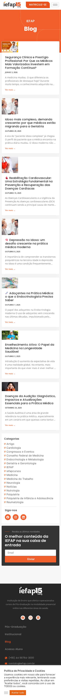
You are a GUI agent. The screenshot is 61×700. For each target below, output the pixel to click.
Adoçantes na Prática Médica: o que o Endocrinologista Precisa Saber (29, 296)
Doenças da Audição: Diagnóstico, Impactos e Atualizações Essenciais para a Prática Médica (30, 399)
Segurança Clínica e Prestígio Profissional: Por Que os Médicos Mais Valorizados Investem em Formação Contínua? (29, 62)
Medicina (12, 475)
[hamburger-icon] (55, 4)
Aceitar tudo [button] (18, 692)
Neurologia (13, 482)
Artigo (10, 443)
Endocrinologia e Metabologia (25, 459)
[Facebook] (8, 517)
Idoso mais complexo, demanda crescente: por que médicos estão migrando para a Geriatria (30, 122)
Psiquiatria (13, 494)
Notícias (12, 486)
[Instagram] (16, 517)
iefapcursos (14, 471)
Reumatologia (15, 502)
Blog (8, 642)
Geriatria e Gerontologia (21, 463)
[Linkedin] (23, 517)
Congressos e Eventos (20, 451)
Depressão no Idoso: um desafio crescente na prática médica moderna (26, 243)
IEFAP (10, 467)
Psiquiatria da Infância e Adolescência (30, 498)
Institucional (13, 634)
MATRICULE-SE (38, 4)
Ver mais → (10, 89)
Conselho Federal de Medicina (25, 455)
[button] (6, 692)
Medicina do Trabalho (20, 478)
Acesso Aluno (14, 649)
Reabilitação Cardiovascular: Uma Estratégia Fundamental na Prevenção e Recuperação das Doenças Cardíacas (29, 183)
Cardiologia (14, 447)
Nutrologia (13, 490)
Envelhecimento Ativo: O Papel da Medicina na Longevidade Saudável (29, 348)
